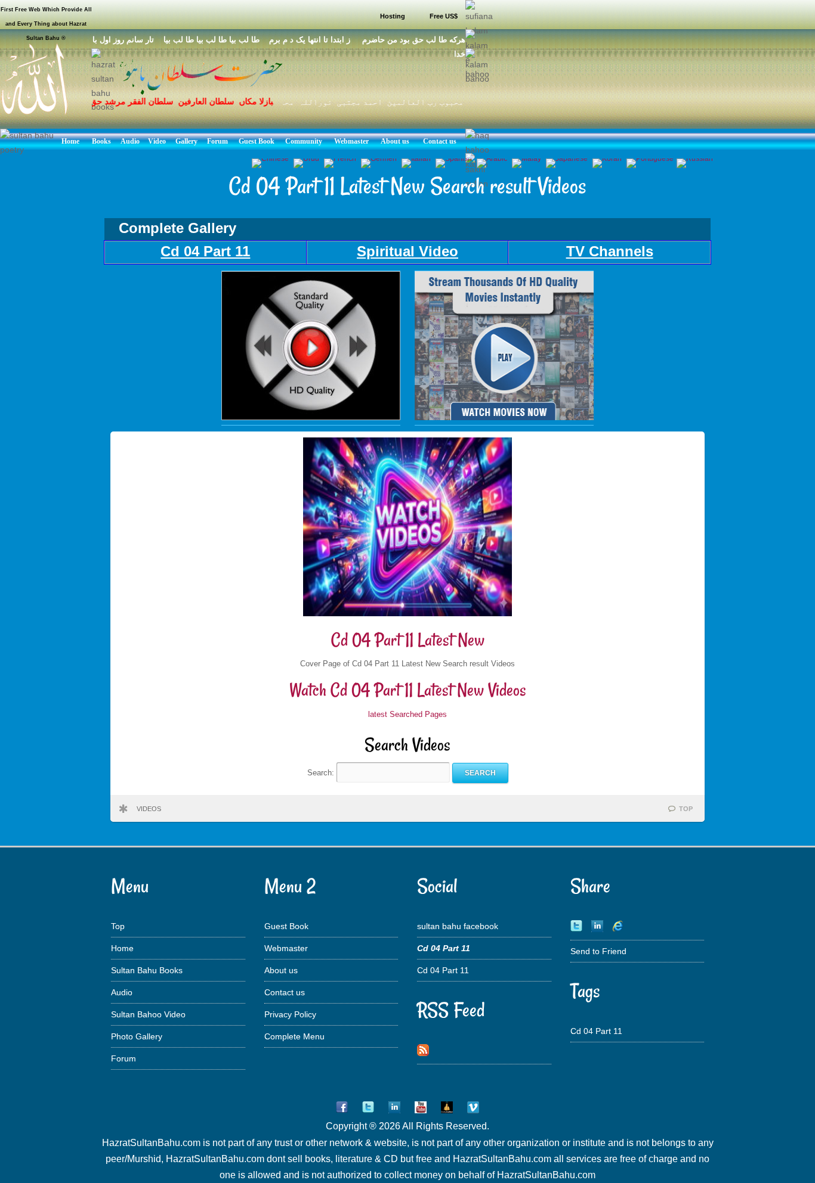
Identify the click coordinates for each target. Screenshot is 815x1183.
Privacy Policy (290, 1014)
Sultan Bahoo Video (148, 1014)
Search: (322, 772)
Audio (121, 992)
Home (122, 948)
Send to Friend (598, 951)
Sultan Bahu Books (147, 970)
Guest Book (286, 926)
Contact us (284, 992)
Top (118, 926)
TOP (686, 808)
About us (281, 970)
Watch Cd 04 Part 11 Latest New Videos (407, 690)
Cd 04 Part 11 (443, 970)
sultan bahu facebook (457, 926)
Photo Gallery (136, 1036)
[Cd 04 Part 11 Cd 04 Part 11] (310, 417)
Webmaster (286, 948)
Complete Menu (294, 1036)
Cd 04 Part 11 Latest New (407, 640)
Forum (123, 1058)
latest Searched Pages (407, 714)
